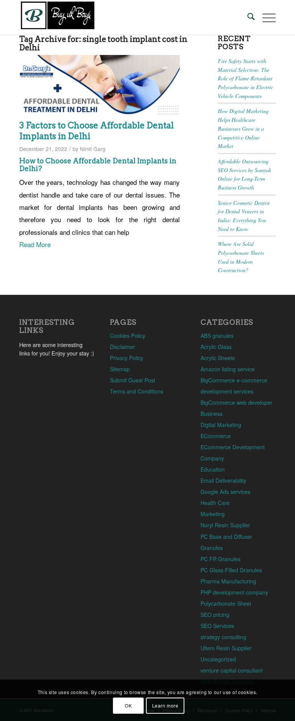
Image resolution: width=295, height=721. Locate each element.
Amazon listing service (228, 369)
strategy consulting (223, 637)
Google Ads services (225, 491)
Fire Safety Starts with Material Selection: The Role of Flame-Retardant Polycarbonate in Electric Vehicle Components (245, 78)
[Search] (247, 17)
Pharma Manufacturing (228, 581)
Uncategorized (218, 659)
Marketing (213, 514)
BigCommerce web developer (236, 402)
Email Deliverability (223, 480)
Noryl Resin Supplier (225, 525)
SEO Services (217, 626)
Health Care (215, 503)
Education (213, 469)
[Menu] (265, 17)
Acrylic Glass (216, 347)
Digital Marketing (221, 425)
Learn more (165, 705)
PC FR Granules (220, 559)
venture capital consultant (232, 670)
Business (211, 413)
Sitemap (120, 369)
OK (128, 705)
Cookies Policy (127, 335)
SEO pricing (215, 614)
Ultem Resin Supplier (226, 648)
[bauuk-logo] (57, 17)
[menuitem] (247, 17)
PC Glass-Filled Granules (231, 570)
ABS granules (217, 335)
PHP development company (234, 592)
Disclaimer (122, 347)
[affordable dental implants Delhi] (99, 85)
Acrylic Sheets (218, 358)
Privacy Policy (126, 358)
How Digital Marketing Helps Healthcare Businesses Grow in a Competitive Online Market (243, 128)
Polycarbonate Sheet (226, 603)
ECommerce (216, 436)
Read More (35, 244)
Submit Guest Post (132, 380)
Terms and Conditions (136, 391)
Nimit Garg (93, 149)
